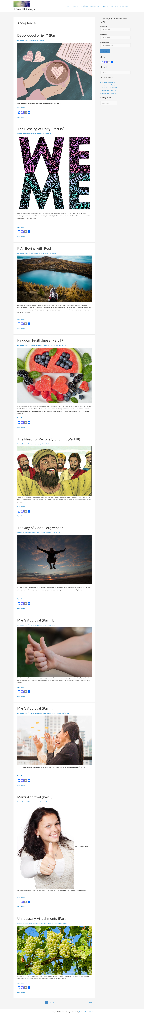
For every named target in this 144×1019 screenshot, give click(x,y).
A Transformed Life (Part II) (108, 93)
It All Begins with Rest (34, 248)
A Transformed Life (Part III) (108, 88)
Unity (44, 133)
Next (91, 1002)
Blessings (49, 532)
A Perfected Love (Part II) (107, 82)
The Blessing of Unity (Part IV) (40, 129)
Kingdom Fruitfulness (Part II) (40, 340)
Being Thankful (40, 532)
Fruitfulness (57, 345)
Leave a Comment (22, 40)
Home (68, 6)
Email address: (104, 42)
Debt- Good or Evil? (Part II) (38, 35)
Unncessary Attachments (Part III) (43, 919)
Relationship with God (47, 923)
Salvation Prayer (95, 6)
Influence (61, 713)
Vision (43, 444)
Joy (53, 532)
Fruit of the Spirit (48, 345)
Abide (30, 253)
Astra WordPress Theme (86, 1012)
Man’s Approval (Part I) (34, 797)
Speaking (105, 6)
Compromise (46, 625)
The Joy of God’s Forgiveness (40, 528)
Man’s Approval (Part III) (35, 620)
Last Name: (103, 34)
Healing (38, 444)
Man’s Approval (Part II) (35, 708)
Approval (39, 625)
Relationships (58, 923)
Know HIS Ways (24, 9)
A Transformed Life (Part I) (108, 90)
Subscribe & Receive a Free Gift (119, 6)
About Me (75, 6)
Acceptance (32, 40)
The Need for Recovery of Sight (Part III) (48, 439)
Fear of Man (39, 802)
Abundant (32, 345)
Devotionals (84, 6)
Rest (50, 253)
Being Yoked (44, 253)
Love (37, 40)
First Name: (103, 26)
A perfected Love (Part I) (107, 85)
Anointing (39, 133)
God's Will (55, 713)
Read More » (21, 107)
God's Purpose (46, 713)
